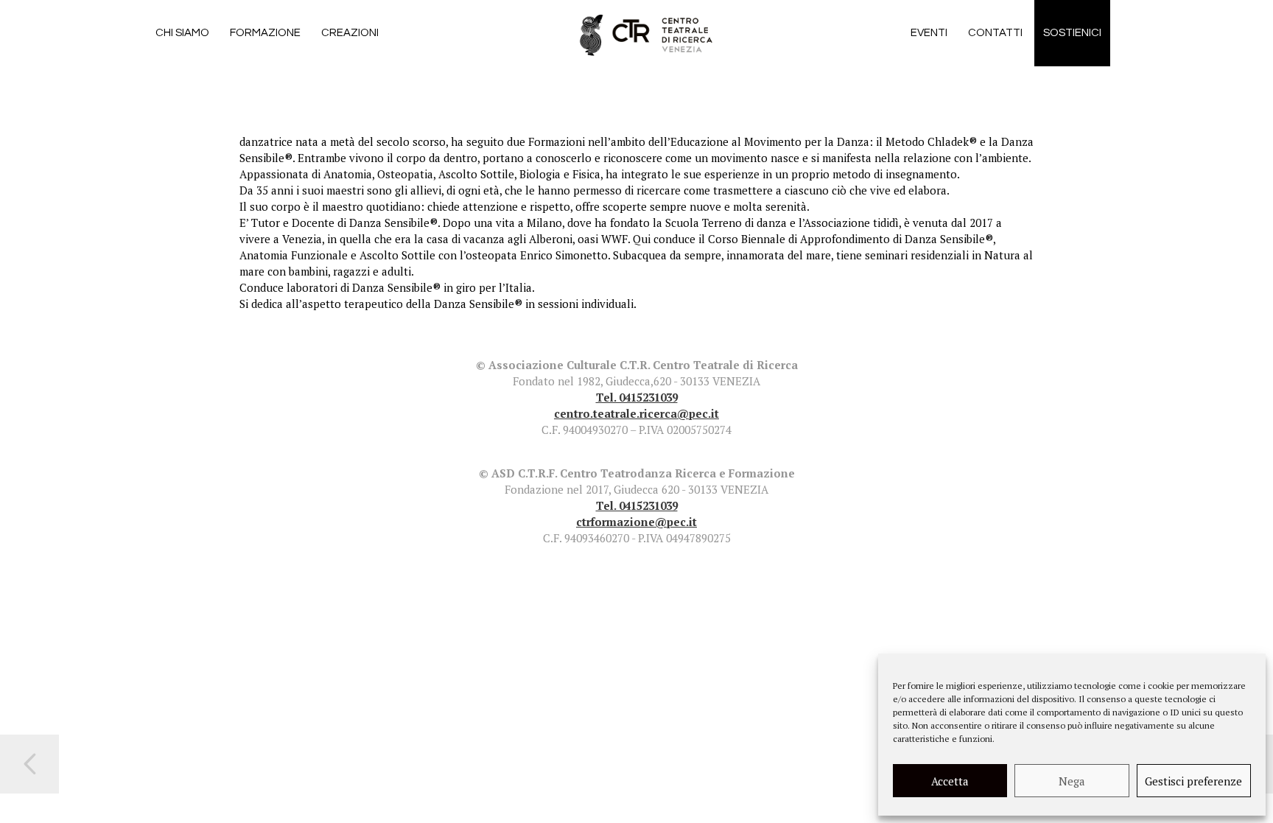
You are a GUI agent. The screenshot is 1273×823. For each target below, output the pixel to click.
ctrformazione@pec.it (636, 521)
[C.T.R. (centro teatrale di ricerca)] (649, 33)
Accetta (950, 781)
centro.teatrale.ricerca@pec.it (636, 413)
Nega (1072, 781)
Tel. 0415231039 (637, 397)
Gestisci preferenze (1193, 781)
